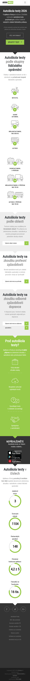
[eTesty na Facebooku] (15, 609)
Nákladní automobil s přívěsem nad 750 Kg (15, 186)
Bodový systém (15, 633)
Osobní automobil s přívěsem (15, 169)
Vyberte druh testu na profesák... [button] (13, 281)
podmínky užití (15, 677)
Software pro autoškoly (15, 636)
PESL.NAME (18, 679)
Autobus (15, 148)
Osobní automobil (15, 116)
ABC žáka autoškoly (15, 620)
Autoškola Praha (15, 616)
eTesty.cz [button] (20, 670)
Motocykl (15, 98)
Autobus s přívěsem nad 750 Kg (15, 203)
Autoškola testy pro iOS (15, 639)
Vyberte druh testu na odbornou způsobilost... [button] (13, 324)
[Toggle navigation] (25, 2)
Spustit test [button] (14, 42)
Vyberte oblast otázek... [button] (11, 243)
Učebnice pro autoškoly (15, 630)
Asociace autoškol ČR (15, 623)
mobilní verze (15, 672)
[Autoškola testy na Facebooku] (6, 609)
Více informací (15, 36)
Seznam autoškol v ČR (15, 626)
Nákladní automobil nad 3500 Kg (15, 132)
